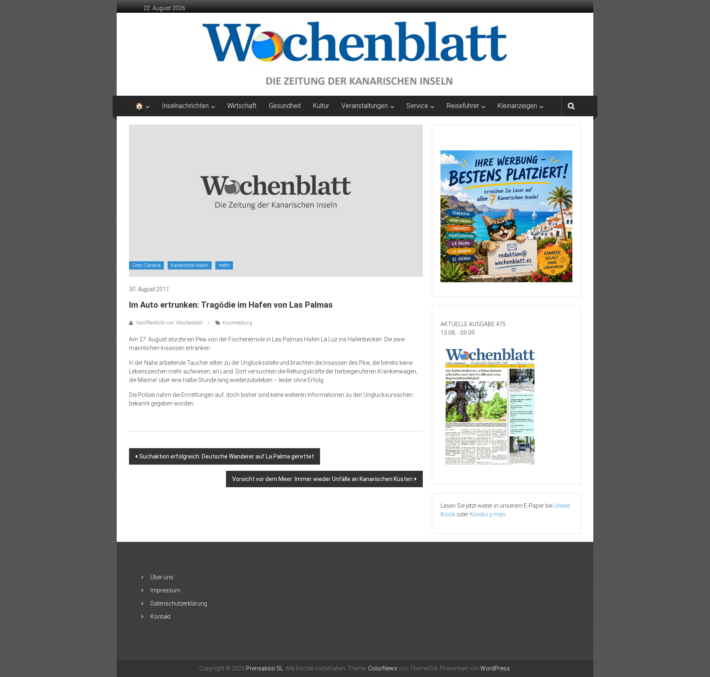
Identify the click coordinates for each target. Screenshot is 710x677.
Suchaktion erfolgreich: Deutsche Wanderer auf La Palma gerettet (226, 456)
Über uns (161, 577)
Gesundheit (285, 106)
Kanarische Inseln (189, 265)
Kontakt (160, 616)
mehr (224, 265)
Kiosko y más (487, 514)
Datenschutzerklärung (178, 603)
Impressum (165, 590)
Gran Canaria (146, 265)
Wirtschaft (241, 106)
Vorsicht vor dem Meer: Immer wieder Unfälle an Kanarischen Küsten (322, 479)
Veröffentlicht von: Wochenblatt (169, 323)
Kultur (321, 106)
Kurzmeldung (237, 323)
